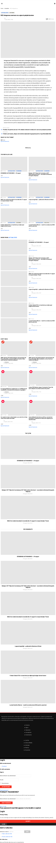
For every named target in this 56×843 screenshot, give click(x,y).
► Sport (26, 727)
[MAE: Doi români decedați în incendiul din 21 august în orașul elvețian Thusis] (14, 190)
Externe (18, 222)
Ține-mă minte (5, 783)
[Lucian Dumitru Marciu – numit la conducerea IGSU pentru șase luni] (42, 215)
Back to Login (3, 806)
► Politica (26, 747)
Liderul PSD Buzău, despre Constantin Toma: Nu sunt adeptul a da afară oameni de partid (41, 388)
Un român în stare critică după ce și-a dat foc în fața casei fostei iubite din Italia (14, 417)
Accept (28, 821)
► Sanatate (27, 730)
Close (3, 824)
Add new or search (4, 831)
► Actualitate (27, 732)
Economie (18, 170)
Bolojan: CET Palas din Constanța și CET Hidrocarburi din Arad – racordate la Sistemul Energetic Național (40, 174)
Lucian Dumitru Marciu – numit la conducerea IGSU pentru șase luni (42, 225)
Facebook (4, 766)
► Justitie (26, 740)
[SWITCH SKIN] (54, 3)
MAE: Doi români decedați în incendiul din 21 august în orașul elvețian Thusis (14, 200)
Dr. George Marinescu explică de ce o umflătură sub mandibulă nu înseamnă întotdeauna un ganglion (14, 389)
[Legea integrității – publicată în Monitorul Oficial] (42, 190)
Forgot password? (4, 790)
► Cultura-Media (28, 742)
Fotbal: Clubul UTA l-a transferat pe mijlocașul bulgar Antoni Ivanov (12, 225)
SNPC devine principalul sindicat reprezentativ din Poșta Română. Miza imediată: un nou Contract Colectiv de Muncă (41, 359)
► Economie (27, 750)
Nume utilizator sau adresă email (8, 775)
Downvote (6, 141)
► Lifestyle (27, 745)
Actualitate (11, 170)
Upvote (2, 141)
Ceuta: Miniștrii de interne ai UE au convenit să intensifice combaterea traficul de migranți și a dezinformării (41, 418)
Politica (46, 222)
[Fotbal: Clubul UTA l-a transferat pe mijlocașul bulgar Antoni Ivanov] (14, 215)
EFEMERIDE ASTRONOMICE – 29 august (11, 173)
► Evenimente (28, 734)
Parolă (1, 779)
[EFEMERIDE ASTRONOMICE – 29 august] (14, 164)
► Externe (27, 725)
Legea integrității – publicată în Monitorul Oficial (41, 199)
